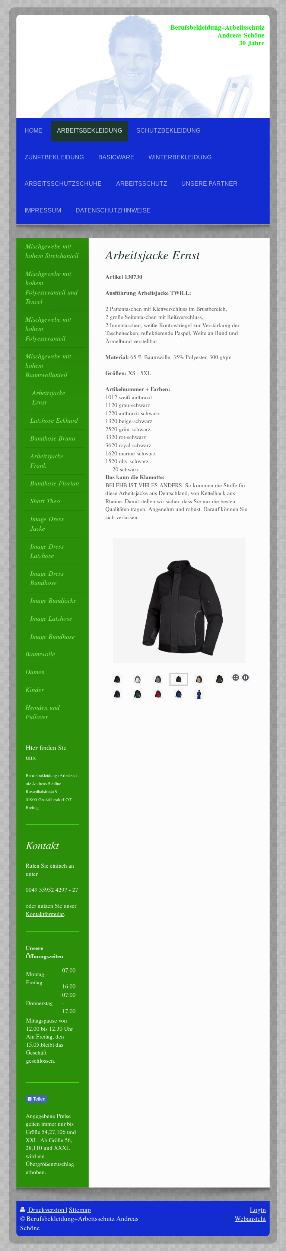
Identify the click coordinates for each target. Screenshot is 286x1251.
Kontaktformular (45, 913)
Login (258, 1209)
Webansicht (250, 1218)
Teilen (38, 1099)
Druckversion (46, 1209)
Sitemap (80, 1209)
